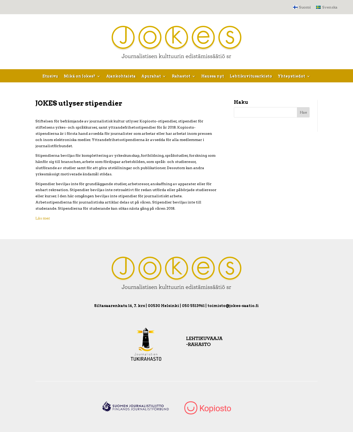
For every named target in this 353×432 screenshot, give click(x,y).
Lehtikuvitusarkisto (251, 76)
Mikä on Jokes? (79, 76)
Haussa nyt (212, 76)
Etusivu (50, 76)
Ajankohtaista (121, 76)
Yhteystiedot (291, 76)
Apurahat (151, 76)
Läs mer (42, 218)
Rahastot (181, 76)
